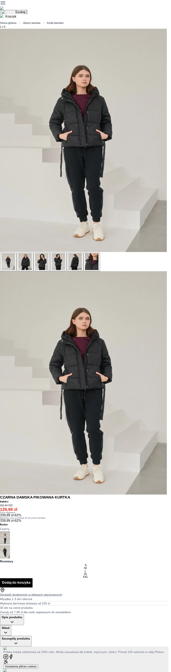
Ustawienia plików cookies (21, 666)
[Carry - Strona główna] (9, 648)
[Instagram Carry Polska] (5, 656)
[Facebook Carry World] (10, 656)
